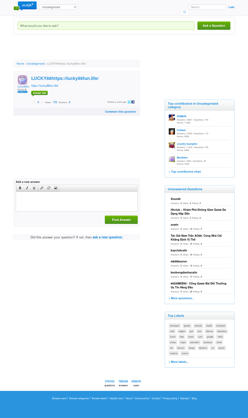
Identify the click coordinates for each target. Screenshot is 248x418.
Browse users (59, 398)
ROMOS (181, 116)
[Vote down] (42, 102)
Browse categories (79, 398)
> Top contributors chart (185, 171)
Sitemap (184, 398)
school (185, 353)
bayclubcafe (179, 250)
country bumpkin (187, 144)
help (182, 336)
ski (171, 347)
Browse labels (99, 398)
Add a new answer (28, 182)
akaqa (192, 347)
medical (173, 353)
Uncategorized (36, 63)
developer (174, 325)
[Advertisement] (84, 50)
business (208, 342)
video (220, 336)
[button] (20, 188)
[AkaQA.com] (25, 6)
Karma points (142, 398)
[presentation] (20, 188)
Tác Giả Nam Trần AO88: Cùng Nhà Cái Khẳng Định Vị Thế (196, 237)
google (210, 336)
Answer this (39, 93)
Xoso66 (176, 199)
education (194, 342)
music (191, 336)
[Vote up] (34, 102)
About (129, 398)
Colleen (181, 130)
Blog (194, 398)
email (219, 342)
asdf (172, 331)
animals (198, 325)
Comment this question (120, 111)
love (200, 331)
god (191, 331)
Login (231, 7)
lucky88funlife (25, 86)
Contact (156, 398)
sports (222, 347)
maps (183, 342)
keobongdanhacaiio (184, 272)
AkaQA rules (116, 398)
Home (20, 63)
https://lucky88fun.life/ (45, 85)
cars (200, 336)
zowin (174, 224)
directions (221, 331)
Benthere (182, 157)
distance (203, 347)
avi (212, 347)
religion (182, 331)
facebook (220, 325)
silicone (209, 331)
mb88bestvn (179, 261)
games (187, 325)
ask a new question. (108, 237)
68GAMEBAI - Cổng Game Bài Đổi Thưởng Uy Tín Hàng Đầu (198, 285)
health (209, 325)
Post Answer (121, 219)
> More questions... (181, 298)
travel (172, 336)
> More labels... (179, 362)
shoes (173, 342)
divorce (180, 347)
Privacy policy (170, 398)
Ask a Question (214, 25)
